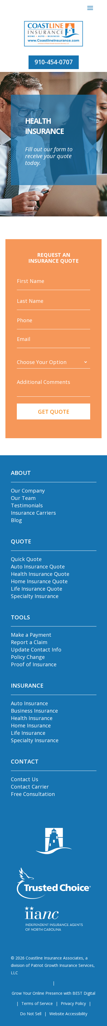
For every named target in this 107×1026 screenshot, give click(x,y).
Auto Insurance (29, 703)
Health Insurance (32, 718)
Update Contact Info (36, 649)
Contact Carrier (30, 786)
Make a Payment (31, 634)
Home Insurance (31, 725)
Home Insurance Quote (39, 581)
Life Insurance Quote (36, 588)
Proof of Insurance (33, 664)
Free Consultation (33, 794)
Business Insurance (34, 710)
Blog (16, 520)
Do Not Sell (30, 1013)
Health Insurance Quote (40, 573)
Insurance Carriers (33, 512)
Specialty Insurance (34, 596)
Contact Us (24, 779)
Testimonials (27, 505)
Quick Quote (26, 559)
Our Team (23, 498)
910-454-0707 (54, 62)
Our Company (28, 490)
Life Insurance (28, 732)
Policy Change (28, 656)
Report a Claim (29, 642)
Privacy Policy (73, 1003)
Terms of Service (37, 1003)
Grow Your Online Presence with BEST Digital (53, 993)
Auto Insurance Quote (38, 566)
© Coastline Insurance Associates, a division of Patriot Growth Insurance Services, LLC (53, 965)
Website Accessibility (68, 1013)
